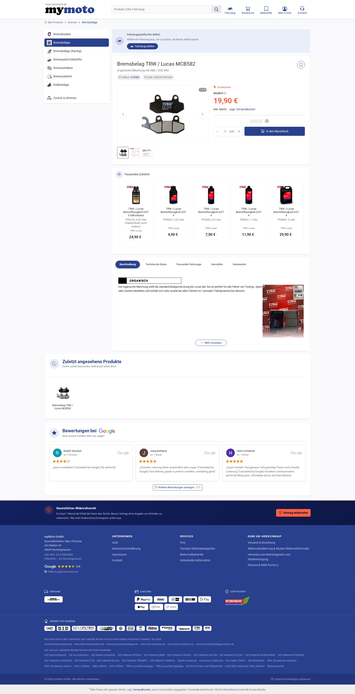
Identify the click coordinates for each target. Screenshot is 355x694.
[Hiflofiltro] (84, 628)
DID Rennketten (256, 660)
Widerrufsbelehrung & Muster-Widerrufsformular (278, 548)
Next (313, 216)
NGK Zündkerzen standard (281, 660)
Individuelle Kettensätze (195, 560)
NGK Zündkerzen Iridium (57, 666)
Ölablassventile (275, 666)
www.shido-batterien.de (181, 644)
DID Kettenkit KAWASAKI (58, 660)
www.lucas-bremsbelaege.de (122, 644)
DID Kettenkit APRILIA (130, 655)
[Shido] (167, 628)
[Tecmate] (183, 628)
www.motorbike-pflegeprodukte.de (215, 644)
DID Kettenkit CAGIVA (179, 655)
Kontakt (117, 560)
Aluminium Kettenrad (211, 660)
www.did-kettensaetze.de (58, 644)
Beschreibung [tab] (128, 264)
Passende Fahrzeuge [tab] (188, 264)
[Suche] (216, 9)
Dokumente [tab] (239, 264)
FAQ (182, 542)
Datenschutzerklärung (126, 548)
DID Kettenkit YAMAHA (162, 660)
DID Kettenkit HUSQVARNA (260, 655)
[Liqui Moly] (131, 628)
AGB (115, 542)
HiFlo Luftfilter (82, 666)
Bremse (72, 22)
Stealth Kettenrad (187, 660)
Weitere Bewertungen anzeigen (179, 487)
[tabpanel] (211, 311)
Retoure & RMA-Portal (262, 565)
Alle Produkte (55, 22)
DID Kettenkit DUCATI (231, 655)
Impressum (119, 554)
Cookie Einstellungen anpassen (292, 679)
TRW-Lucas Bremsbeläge (139, 666)
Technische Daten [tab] (156, 264)
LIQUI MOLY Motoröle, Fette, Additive (245, 666)
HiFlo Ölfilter (116, 666)
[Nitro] (152, 628)
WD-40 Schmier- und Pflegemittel (204, 666)
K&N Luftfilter (99, 666)
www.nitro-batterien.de (152, 644)
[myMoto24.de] (78, 9)
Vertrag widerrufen (295, 513)
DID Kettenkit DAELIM (205, 655)
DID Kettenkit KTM (84, 660)
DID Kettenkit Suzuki (108, 660)
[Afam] (49, 628)
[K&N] (106, 628)
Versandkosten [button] (245, 109)
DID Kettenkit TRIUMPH (135, 660)
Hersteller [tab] (217, 264)
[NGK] (121, 628)
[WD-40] (207, 628)
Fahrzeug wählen (144, 46)
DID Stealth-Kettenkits (103, 655)
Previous (109, 216)
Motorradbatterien (192, 554)
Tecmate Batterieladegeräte (197, 548)
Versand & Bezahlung (261, 542)
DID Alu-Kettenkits (79, 655)
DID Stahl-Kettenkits (55, 655)
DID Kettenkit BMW (154, 655)
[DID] (63, 628)
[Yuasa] (140, 628)
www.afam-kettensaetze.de (89, 644)
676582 (135, 77)
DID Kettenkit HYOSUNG (291, 655)
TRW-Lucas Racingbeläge (169, 666)
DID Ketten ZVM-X (235, 660)
